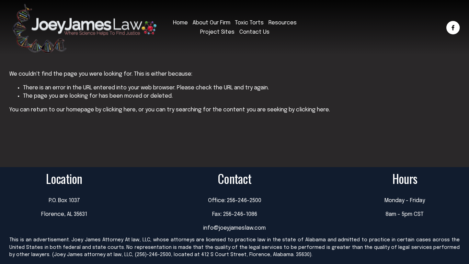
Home (180, 23)
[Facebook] (453, 27)
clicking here (119, 110)
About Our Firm (211, 23)
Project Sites (217, 32)
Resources (282, 23)
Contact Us (254, 32)
